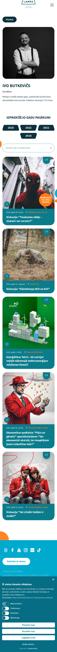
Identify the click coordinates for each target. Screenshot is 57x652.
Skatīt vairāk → (28, 644)
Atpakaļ (9, 19)
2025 (11, 128)
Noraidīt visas (28, 631)
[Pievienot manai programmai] (7, 204)
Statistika (14, 613)
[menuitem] (28, 571)
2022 (28, 128)
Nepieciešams (16, 603)
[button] (53, 579)
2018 (28, 136)
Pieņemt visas (28, 625)
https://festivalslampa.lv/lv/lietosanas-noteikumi (32, 597)
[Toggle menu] (52, 5)
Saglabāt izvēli (28, 637)
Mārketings (15, 617)
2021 (46, 128)
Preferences (15, 608)
